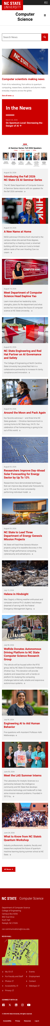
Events (32, 972)
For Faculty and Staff (14, 976)
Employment (34, 976)
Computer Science (25, 17)
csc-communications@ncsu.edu (15, 929)
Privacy (17, 1021)
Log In (37, 1021)
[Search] (45, 37)
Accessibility (7, 1021)
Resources (27, 1021)
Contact (32, 981)
